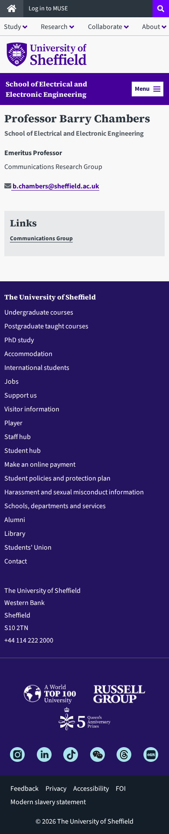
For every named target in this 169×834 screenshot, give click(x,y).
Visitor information (31, 409)
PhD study (19, 340)
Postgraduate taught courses (46, 326)
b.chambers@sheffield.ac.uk (55, 186)
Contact (15, 561)
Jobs (11, 381)
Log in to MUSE (49, 8)
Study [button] (12, 27)
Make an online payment (39, 464)
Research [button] (54, 27)
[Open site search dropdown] (161, 8)
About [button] (151, 27)
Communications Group (41, 238)
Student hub (22, 450)
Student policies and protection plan (57, 478)
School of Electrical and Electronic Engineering (46, 89)
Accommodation (28, 354)
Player (13, 423)
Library (14, 533)
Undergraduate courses (38, 312)
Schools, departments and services (55, 506)
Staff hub (17, 437)
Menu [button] (142, 88)
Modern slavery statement (48, 802)
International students (36, 367)
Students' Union (28, 547)
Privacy (56, 788)
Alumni (14, 520)
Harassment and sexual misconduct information (74, 492)
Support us (20, 395)
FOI (121, 788)
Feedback (24, 788)
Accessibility (91, 788)
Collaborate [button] (105, 27)
